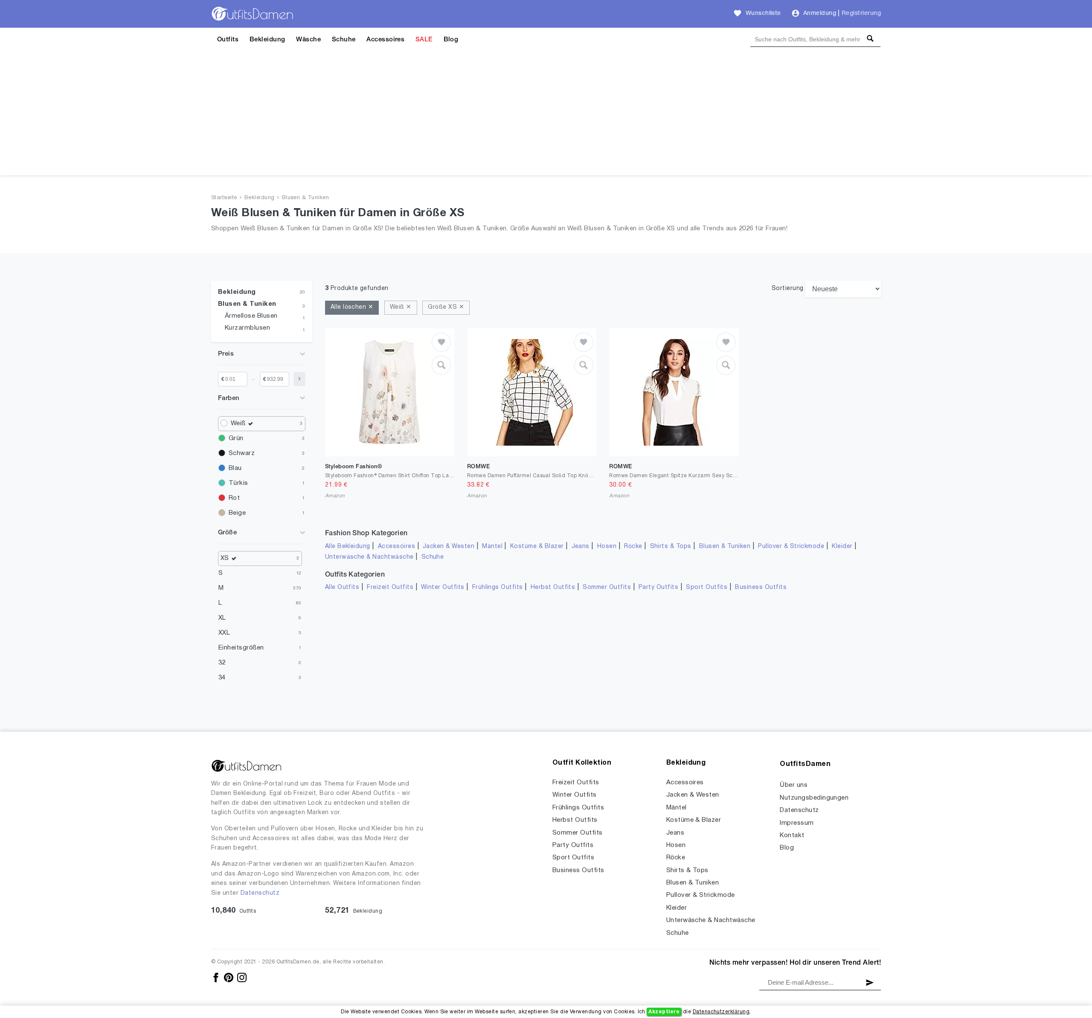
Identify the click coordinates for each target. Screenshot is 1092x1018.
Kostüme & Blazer (537, 546)
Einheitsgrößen (241, 648)
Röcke (633, 546)
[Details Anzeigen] (441, 365)
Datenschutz (260, 893)
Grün (236, 438)
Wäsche (308, 40)
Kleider (842, 546)
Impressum (796, 823)
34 (222, 678)
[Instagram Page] (242, 977)
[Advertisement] (546, 115)
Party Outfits (658, 587)
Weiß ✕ (401, 307)
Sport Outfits (706, 587)
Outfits (227, 40)
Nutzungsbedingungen (814, 798)
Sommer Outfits (607, 587)
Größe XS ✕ (446, 307)
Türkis (238, 483)
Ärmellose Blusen (251, 316)
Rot (234, 498)
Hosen (606, 546)
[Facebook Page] (216, 977)
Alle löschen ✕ (352, 307)
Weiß (238, 423)
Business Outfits (761, 587)
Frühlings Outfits (497, 587)
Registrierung (861, 13)
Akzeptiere (664, 1011)
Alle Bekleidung (347, 546)
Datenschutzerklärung (721, 1011)
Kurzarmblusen (247, 328)
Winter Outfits (443, 587)
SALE (424, 40)
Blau (235, 468)
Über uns (793, 785)
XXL (224, 633)
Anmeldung (819, 13)
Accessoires (385, 40)
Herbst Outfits (553, 587)
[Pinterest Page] (229, 977)
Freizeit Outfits (390, 587)
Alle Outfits (342, 587)
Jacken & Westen (448, 546)
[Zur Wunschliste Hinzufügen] (441, 342)
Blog (451, 40)
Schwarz (242, 453)
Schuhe (344, 40)
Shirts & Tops (670, 546)
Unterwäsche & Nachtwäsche (369, 557)
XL (222, 618)
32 (222, 663)
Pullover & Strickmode (791, 546)
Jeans (581, 546)
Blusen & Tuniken (305, 197)
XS (225, 558)
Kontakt (792, 835)
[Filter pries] (299, 379)
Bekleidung (267, 40)
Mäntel (492, 546)
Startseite (224, 197)
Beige (237, 513)
